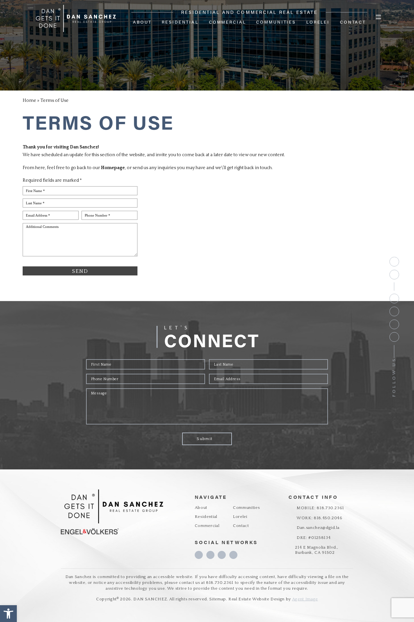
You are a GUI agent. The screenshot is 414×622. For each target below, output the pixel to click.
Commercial (227, 22)
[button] (8, 613)
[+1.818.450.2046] (394, 261)
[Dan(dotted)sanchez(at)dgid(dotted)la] (394, 274)
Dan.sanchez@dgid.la (318, 527)
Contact (353, 22)
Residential (180, 22)
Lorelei (318, 22)
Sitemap (217, 599)
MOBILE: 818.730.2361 (320, 508)
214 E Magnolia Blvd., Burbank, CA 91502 (316, 550)
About (142, 22)
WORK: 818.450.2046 (320, 518)
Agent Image (305, 599)
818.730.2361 (220, 582)
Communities (276, 22)
